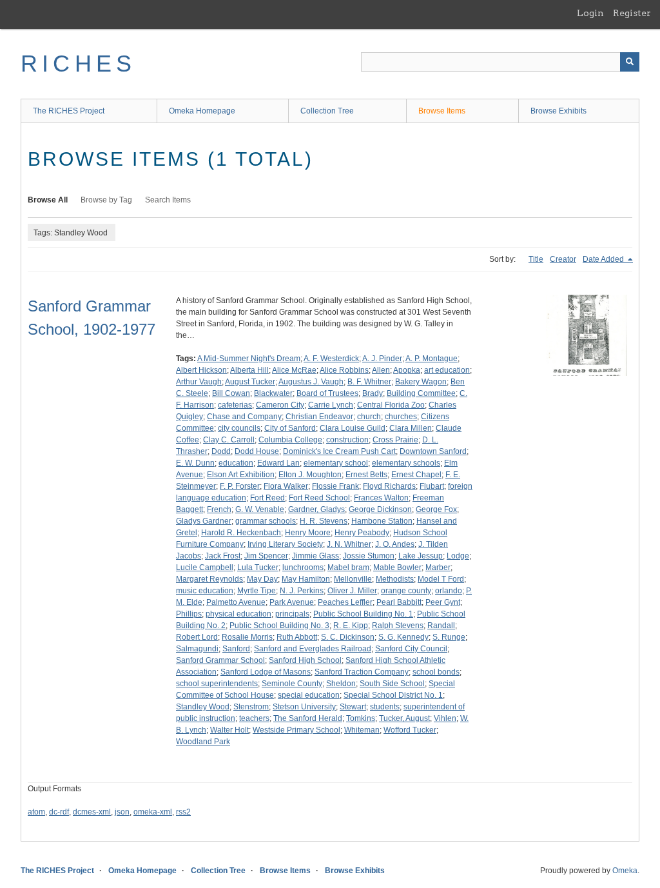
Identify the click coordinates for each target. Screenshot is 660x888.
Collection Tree (327, 110)
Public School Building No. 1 (363, 613)
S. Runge (448, 637)
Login (590, 13)
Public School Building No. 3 (279, 625)
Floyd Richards (389, 486)
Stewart (353, 706)
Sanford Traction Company (362, 671)
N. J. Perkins (302, 590)
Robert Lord (197, 637)
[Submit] (629, 62)
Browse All (48, 199)
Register (632, 13)
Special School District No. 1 (393, 695)
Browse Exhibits (558, 110)
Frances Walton (381, 497)
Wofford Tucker (409, 730)
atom (36, 811)
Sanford (236, 648)
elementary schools (406, 463)
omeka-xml (152, 811)
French (219, 509)
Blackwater (273, 393)
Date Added (604, 259)
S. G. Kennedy (403, 637)
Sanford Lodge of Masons (265, 671)
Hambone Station (381, 521)
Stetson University (304, 706)
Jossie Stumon (368, 555)
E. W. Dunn (195, 463)
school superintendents (217, 683)
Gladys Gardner (203, 521)
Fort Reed (267, 497)
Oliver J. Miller (352, 590)
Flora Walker (286, 486)
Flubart (432, 486)
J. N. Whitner (349, 544)
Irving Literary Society (285, 544)
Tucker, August (404, 718)
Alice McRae (294, 370)
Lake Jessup (420, 555)
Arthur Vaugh (199, 381)
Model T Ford (441, 579)
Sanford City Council (411, 648)
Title (536, 259)
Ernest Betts (366, 474)
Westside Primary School (296, 730)
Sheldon (341, 683)
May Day (262, 579)
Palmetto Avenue (236, 602)
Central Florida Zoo (391, 404)
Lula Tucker (257, 567)
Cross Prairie (395, 439)
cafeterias (235, 404)
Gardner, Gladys (316, 509)
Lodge (458, 555)
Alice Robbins (344, 370)
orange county (406, 590)
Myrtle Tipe (256, 590)
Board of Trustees (327, 393)
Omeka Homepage (202, 110)
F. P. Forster (240, 486)
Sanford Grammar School (220, 660)
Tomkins (360, 718)
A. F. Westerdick (331, 358)
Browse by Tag (106, 199)
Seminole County (292, 683)
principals (292, 613)
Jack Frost (222, 555)
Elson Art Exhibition (241, 474)
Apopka (406, 370)
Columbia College (290, 439)
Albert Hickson (201, 370)
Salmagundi (197, 648)
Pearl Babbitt (399, 602)
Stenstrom (251, 706)
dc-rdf (59, 811)
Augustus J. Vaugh (311, 381)
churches (401, 416)
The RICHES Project (68, 110)
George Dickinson (380, 509)
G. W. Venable (259, 509)
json (122, 811)
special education (309, 695)
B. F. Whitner (369, 381)
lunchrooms (303, 567)
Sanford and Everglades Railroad (312, 648)
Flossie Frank (335, 486)
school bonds (436, 671)
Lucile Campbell (204, 567)
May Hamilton (306, 579)
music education (204, 590)
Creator (563, 259)
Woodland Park (203, 741)
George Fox (436, 509)
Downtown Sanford (433, 451)
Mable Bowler (397, 567)
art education (447, 370)
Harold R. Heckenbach (241, 532)
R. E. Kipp (350, 625)
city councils (239, 428)
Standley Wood (202, 706)
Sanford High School (305, 660)
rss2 (183, 811)
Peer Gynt (442, 602)
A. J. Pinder (382, 358)
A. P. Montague (431, 358)
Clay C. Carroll (229, 439)
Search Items (168, 199)
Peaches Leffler (345, 602)
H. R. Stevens (323, 521)
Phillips (189, 613)
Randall (441, 625)
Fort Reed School (319, 497)
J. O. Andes (394, 544)
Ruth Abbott (297, 637)
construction (347, 439)
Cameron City (280, 404)
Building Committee (421, 393)
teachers (254, 718)
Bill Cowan (231, 393)
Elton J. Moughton (310, 474)
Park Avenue (291, 602)
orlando (448, 590)
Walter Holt (229, 730)
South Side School (392, 683)
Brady (372, 393)
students (385, 706)
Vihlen (445, 718)
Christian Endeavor (319, 416)
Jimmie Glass (315, 555)
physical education (238, 613)
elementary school (336, 463)
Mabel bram (348, 567)
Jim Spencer (266, 555)
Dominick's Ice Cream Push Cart (339, 451)
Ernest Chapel (416, 474)
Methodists (395, 579)
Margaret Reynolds (209, 579)
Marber (438, 567)
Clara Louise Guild (352, 428)
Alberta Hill (249, 370)
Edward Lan (278, 463)
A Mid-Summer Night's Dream (248, 358)
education (235, 463)
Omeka (624, 870)
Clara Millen (410, 428)
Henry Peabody (362, 532)
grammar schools (265, 521)
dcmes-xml (92, 811)
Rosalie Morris (247, 637)
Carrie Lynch (330, 404)
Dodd (221, 451)
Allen (381, 370)
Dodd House (257, 451)
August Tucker (250, 381)
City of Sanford (290, 428)
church (369, 416)
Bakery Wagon (421, 381)
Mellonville (353, 579)
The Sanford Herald (307, 718)
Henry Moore (308, 532)
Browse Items (441, 110)
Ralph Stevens (397, 625)
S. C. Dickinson (347, 637)
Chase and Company (244, 416)
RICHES (78, 63)
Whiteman (362, 730)
